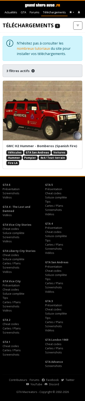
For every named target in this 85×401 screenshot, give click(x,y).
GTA (23, 12)
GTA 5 (49, 185)
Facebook (52, 380)
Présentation (11, 189)
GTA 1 (6, 342)
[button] (79, 12)
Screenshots (11, 193)
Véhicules (15, 152)
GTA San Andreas (37, 152)
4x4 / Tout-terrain (52, 158)
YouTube (36, 384)
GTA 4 (49, 223)
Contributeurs (18, 380)
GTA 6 (6, 185)
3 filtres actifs (18, 71)
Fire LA (12, 163)
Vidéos (7, 197)
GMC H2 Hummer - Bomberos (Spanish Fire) (41, 146)
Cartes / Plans (54, 206)
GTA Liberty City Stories (19, 251)
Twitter (70, 380)
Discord (53, 384)
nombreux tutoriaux (33, 48)
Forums (34, 12)
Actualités (11, 12)
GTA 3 (49, 301)
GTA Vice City (12, 281)
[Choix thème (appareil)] (72, 12)
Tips (48, 201)
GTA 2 (6, 320)
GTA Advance (54, 362)
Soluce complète (56, 197)
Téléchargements (54, 12)
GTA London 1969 (56, 340)
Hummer (14, 158)
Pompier (30, 158)
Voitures (59, 152)
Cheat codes (53, 193)
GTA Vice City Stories (17, 225)
